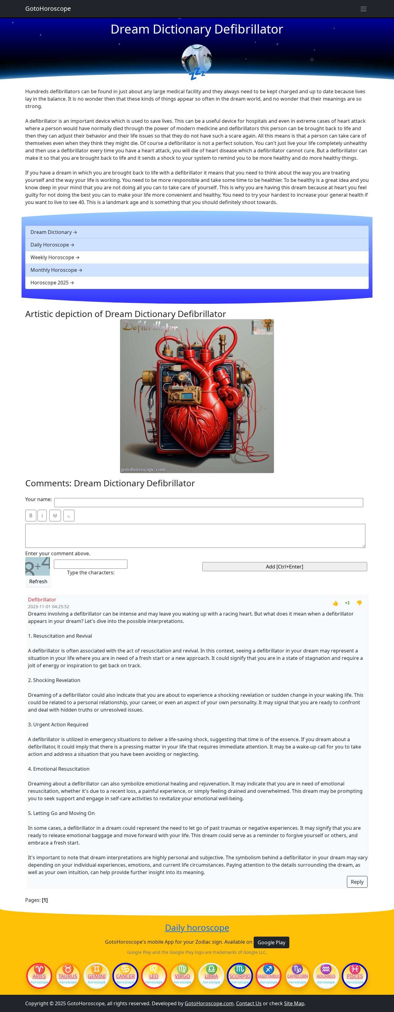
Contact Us (249, 1003)
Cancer (125, 976)
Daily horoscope (197, 927)
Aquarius (326, 976)
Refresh (38, 581)
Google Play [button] (271, 942)
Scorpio (240, 976)
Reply (357, 881)
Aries (39, 976)
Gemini (97, 976)
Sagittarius (268, 976)
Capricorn (297, 976)
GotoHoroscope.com (209, 1003)
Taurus (67, 976)
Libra (211, 976)
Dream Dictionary (51, 232)
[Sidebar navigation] (363, 8)
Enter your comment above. (57, 553)
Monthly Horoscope (53, 270)
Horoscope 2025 (49, 282)
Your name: (38, 499)
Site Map (294, 1003)
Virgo (182, 976)
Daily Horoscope (49, 244)
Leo (154, 976)
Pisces (355, 976)
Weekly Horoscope (52, 257)
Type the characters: (91, 572)
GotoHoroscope (48, 8)
